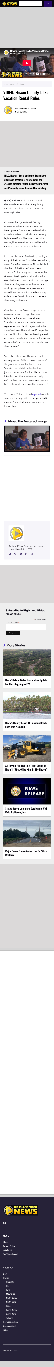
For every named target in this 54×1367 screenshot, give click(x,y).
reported (36, 394)
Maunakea (10, 1294)
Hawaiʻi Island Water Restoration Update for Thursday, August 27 (26, 682)
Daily (5, 1274)
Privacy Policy (9, 1246)
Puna (8, 1306)
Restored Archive (10, 1322)
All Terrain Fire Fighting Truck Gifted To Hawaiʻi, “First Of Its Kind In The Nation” (26, 767)
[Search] (48, 4)
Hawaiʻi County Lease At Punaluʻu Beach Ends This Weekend (26, 725)
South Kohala (11, 1310)
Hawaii (6, 1278)
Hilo (7, 1286)
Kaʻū (8, 1290)
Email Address (12, 622)
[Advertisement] (27, 27)
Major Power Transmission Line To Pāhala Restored (26, 853)
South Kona (11, 1314)
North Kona (11, 1302)
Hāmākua (10, 1282)
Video (5, 1330)
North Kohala (11, 1298)
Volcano (9, 1318)
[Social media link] (10, 554)
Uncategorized (9, 1326)
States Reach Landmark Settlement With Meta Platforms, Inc (26, 810)
